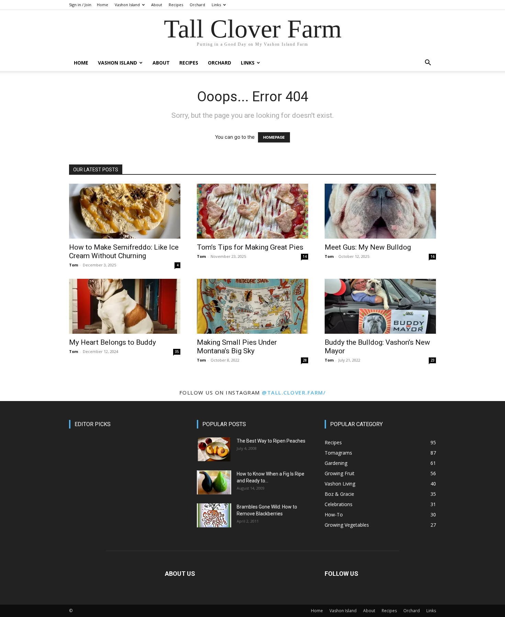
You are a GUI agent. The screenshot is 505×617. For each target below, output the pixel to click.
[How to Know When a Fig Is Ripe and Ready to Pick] (214, 482)
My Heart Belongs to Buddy (112, 342)
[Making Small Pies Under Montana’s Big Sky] (252, 306)
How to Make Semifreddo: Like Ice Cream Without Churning (124, 251)
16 (432, 256)
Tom (73, 264)
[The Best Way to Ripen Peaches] (214, 449)
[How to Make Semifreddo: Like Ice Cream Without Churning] (124, 211)
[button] (427, 63)
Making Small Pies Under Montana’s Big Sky (237, 346)
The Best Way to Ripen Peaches (271, 441)
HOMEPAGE (274, 137)
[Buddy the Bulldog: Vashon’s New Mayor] (380, 306)
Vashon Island (127, 4)
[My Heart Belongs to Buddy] (124, 306)
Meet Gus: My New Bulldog (368, 247)
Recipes (176, 4)
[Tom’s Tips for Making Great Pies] (252, 211)
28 (305, 360)
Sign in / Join (80, 4)
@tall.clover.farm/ (294, 392)
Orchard (197, 4)
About (156, 4)
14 (305, 256)
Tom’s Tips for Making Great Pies (250, 247)
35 (177, 351)
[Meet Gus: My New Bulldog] (380, 211)
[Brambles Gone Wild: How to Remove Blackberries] (214, 515)
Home (102, 4)
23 (432, 360)
